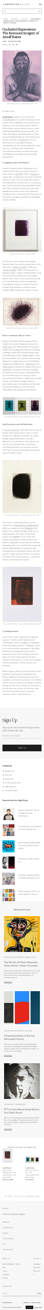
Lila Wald (18, 174)
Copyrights (7, 1302)
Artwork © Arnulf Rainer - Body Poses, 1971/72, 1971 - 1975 (22, 417)
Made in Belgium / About (11, 1264)
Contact (5, 1278)
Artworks (5, 1274)
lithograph (29, 528)
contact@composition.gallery (13, 1214)
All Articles (11, 790)
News (8, 775)
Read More (8, 982)
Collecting (10, 786)
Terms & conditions (32, 1302)
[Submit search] (39, 11)
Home (5, 19)
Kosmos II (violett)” (20, 267)
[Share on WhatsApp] (17, 44)
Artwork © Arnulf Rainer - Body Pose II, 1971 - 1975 (22, 103)
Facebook (36, 1268)
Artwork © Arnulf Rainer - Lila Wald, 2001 (22, 254)
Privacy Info (38, 1307)
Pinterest (36, 1271)
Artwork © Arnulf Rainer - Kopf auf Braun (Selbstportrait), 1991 (22, 624)
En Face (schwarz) (12, 430)
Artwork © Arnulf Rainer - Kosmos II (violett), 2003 (22, 328)
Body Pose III (8, 367)
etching (17, 350)
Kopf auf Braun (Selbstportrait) (26, 525)
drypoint (34, 174)
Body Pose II (30, 364)
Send (39, 1293)
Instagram (37, 1264)
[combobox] (22, 11)
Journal (15, 19)
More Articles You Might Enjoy (15, 800)
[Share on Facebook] (9, 44)
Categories (7, 766)
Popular (9, 771)
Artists (24, 19)
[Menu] (40, 4)
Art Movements (13, 783)
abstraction (23, 140)
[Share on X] (13, 44)
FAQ (3, 1268)
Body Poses (7, 347)
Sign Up (22, 748)
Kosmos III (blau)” (9, 270)
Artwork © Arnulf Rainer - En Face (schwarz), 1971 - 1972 (22, 515)
